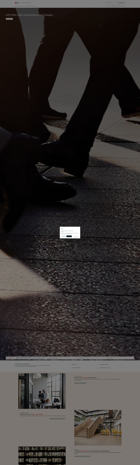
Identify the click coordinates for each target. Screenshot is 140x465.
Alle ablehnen (63, 236)
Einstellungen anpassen (76, 236)
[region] (70, 232)
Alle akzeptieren (69, 236)
